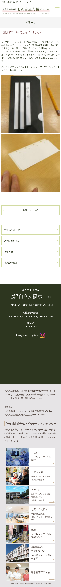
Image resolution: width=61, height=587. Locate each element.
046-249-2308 (14, 316)
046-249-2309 (30, 316)
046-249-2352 (46, 316)
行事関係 (8, 251)
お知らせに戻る (30, 210)
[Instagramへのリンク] (42, 335)
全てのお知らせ (12, 229)
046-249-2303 (30, 326)
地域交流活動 (11, 262)
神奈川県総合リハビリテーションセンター (19, 2)
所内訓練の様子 (12, 240)
